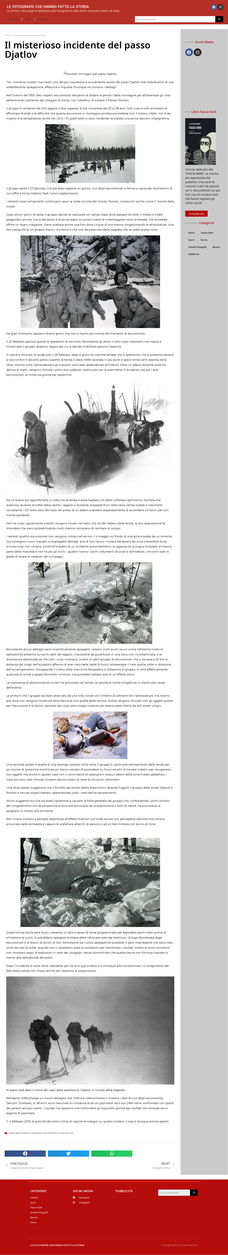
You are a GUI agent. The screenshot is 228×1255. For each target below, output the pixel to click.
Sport (191, 239)
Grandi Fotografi (197, 247)
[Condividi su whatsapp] (111, 1153)
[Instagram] (220, 7)
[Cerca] (219, 19)
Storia (204, 239)
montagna (36, 1133)
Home (28, 19)
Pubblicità (42, 19)
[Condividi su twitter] (68, 1153)
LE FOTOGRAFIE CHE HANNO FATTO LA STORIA (48, 6)
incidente (26, 1133)
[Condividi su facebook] (25, 1153)
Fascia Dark (207, 232)
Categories (13, 19)
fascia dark (14, 1133)
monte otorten (50, 1133)
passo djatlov (66, 1133)
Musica (216, 247)
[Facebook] (214, 7)
